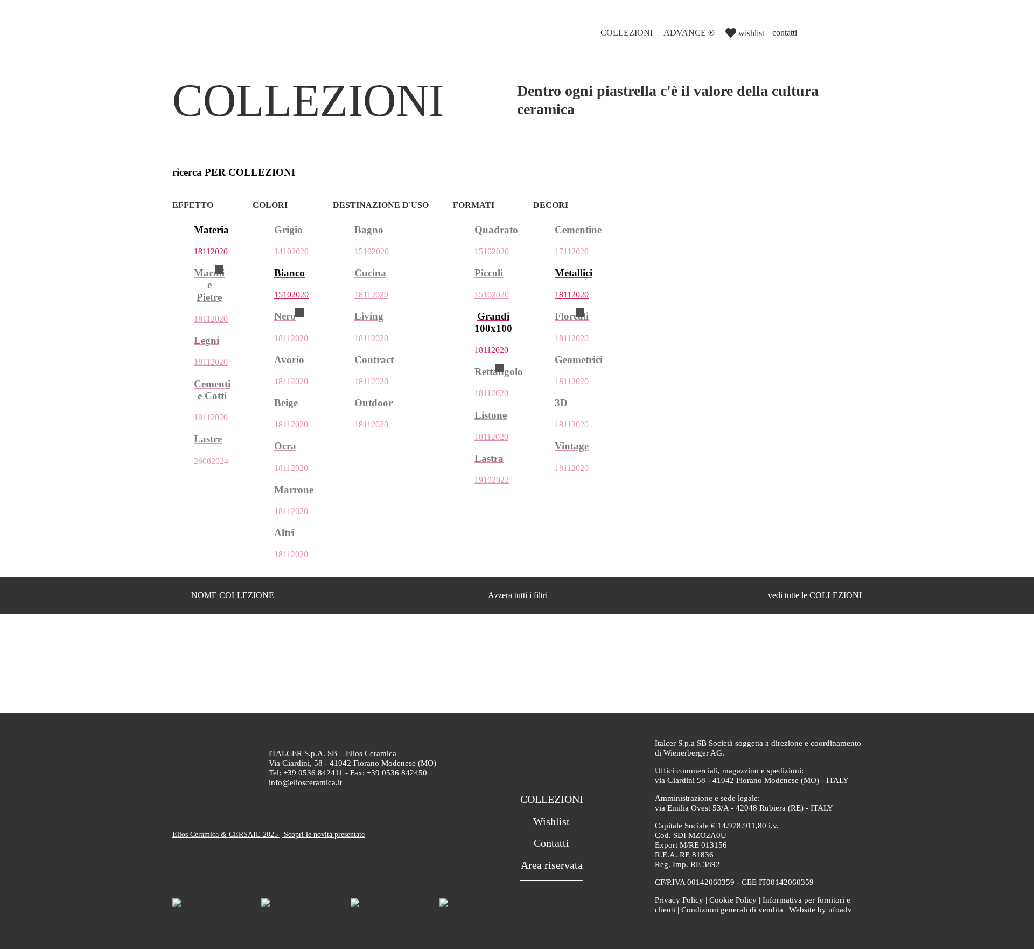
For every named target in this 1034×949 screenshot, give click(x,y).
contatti (784, 32)
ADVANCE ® (689, 32)
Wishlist (551, 821)
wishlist (751, 33)
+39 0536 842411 (313, 772)
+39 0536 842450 (397, 772)
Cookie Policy (733, 900)
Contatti (551, 843)
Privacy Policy (679, 900)
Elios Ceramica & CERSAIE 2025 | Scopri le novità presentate (268, 834)
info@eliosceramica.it (305, 782)
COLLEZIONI (626, 32)
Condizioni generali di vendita (732, 909)
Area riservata (552, 865)
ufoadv (840, 909)
